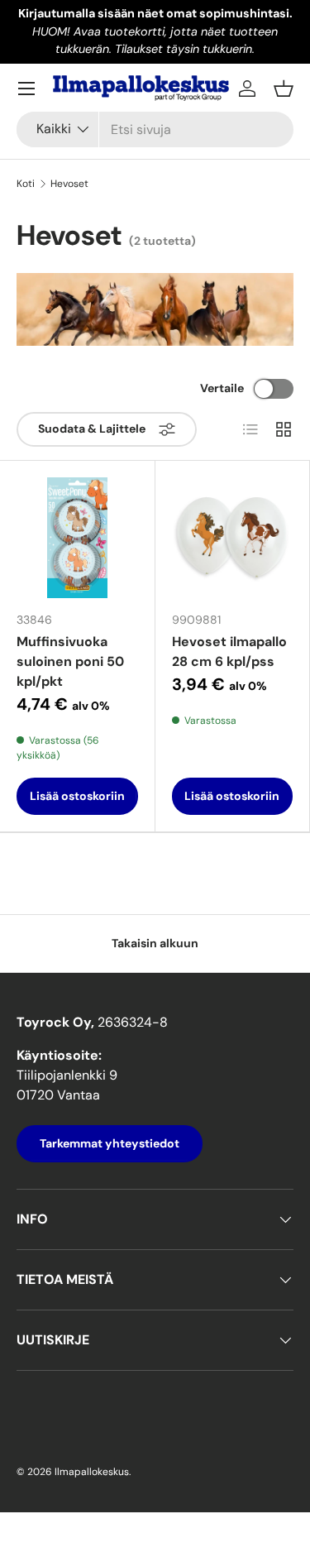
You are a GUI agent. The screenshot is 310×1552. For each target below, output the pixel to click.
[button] (283, 88)
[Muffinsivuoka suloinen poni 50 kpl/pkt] (77, 538)
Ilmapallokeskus (92, 1471)
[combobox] (155, 129)
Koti (26, 184)
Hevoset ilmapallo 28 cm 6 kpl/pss (229, 651)
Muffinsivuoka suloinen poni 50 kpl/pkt (70, 661)
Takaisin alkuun (155, 943)
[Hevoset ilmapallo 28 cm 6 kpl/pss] (232, 538)
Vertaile (222, 388)
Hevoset (69, 184)
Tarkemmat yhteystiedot (109, 1143)
